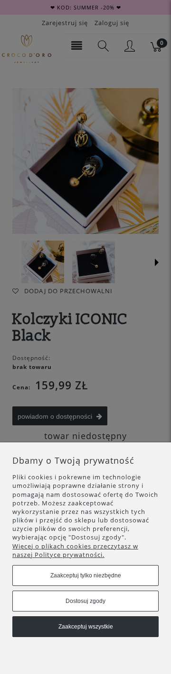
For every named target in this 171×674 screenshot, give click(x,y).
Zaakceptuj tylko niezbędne (85, 575)
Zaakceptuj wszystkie (85, 626)
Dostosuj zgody (85, 601)
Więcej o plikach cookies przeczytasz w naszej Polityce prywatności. (75, 550)
